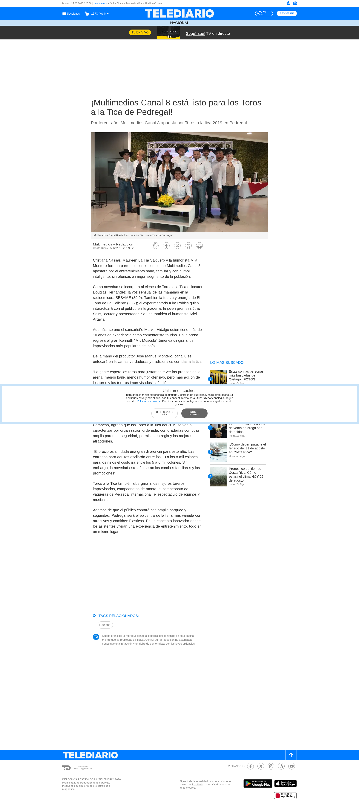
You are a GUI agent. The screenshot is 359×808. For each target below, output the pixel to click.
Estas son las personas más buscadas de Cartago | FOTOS (246, 375)
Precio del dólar (134, 3)
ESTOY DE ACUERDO (194, 413)
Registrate (287, 13)
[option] (179, 185)
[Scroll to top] (291, 755)
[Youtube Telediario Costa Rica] (291, 766)
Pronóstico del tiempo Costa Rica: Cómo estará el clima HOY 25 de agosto (246, 474)
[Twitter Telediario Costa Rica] (260, 766)
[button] (155, 245)
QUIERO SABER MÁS (164, 413)
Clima (120, 3)
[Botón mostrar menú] (71, 13)
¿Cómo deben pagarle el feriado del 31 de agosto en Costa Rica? (247, 448)
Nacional (179, 23)
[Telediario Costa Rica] (179, 13)
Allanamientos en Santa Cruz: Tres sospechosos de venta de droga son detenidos (247, 426)
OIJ (112, 3)
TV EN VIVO (262, 13)
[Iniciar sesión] (288, 3)
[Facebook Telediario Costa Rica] (250, 766)
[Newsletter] (295, 4)
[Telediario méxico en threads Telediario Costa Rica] (281, 766)
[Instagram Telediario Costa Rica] (271, 766)
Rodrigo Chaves (153, 3)
